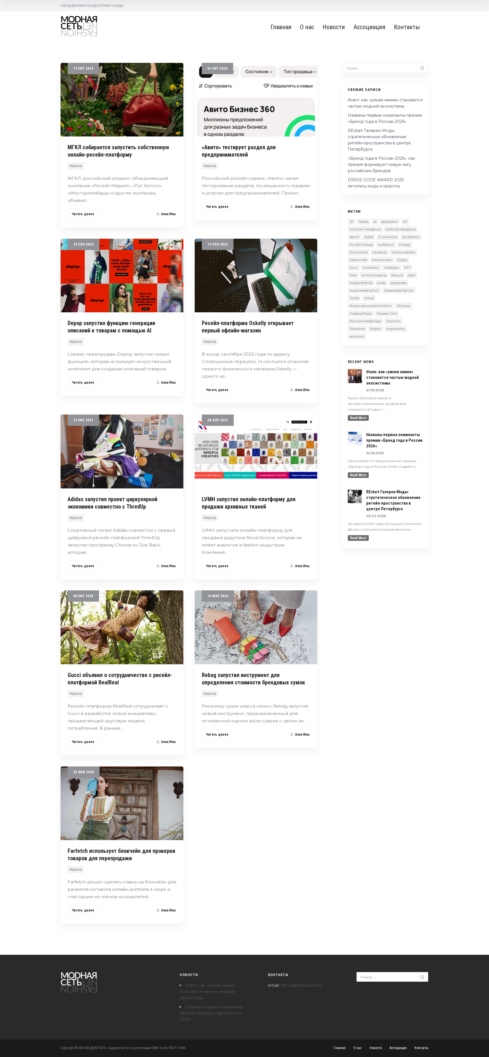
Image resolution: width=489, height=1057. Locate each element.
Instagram (391, 268)
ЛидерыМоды (360, 313)
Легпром (403, 306)
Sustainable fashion (399, 290)
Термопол (357, 329)
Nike (353, 275)
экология (356, 336)
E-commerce (387, 237)
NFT (407, 268)
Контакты (407, 27)
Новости (334, 27)
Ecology (405, 245)
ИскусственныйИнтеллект (370, 306)
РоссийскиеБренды (365, 321)
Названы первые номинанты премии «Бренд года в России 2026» (211, 1013)
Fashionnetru (382, 260)
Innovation (371, 268)
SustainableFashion (364, 290)
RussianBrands (360, 283)
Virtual (369, 298)
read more (358, 418)
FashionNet (358, 260)
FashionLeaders (403, 252)
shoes (381, 283)
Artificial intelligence (365, 229)
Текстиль (393, 321)
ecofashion (386, 245)
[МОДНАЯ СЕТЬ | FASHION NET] (79, 26)
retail (411, 275)
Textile (354, 298)
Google (402, 260)
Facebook (379, 252)
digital (369, 237)
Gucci (353, 268)
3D (351, 222)
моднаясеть (395, 329)
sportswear (399, 283)
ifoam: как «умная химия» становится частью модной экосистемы (208, 991)
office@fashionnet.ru (301, 985)
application (389, 222)
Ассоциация (369, 27)
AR (405, 222)
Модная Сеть (387, 313)
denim (354, 237)
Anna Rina (168, 214)
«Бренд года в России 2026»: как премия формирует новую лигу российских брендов (381, 164)
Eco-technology (361, 245)
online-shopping (374, 275)
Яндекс (375, 329)
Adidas (363, 222)
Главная (281, 27)
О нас (307, 27)
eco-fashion (411, 237)
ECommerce (358, 252)
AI (374, 222)
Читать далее (83, 214)
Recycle (397, 275)
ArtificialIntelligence (400, 229)
